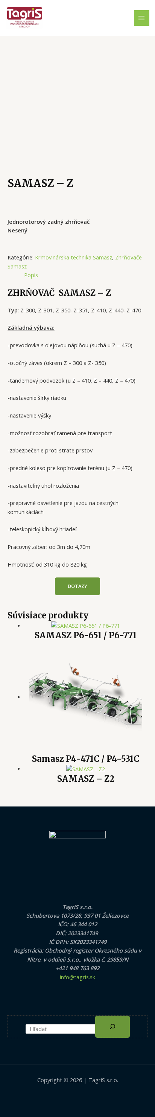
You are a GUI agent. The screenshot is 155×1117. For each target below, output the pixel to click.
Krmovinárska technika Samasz (73, 257)
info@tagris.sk (77, 977)
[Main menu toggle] (142, 18)
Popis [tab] (31, 275)
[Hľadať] (112, 1027)
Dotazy (77, 586)
